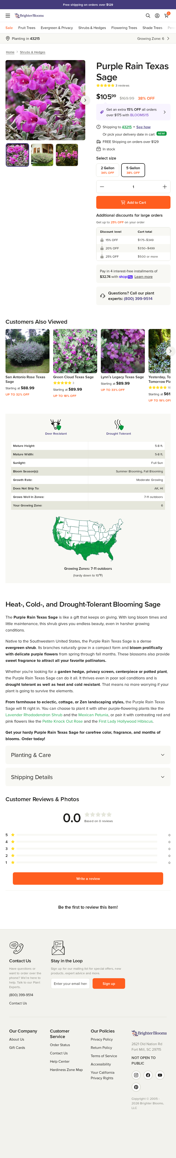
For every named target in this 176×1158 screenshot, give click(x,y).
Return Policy (101, 1047)
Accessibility (101, 1064)
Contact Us (18, 1003)
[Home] (29, 15)
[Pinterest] (136, 1087)
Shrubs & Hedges (92, 28)
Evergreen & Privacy (57, 28)
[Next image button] (85, 100)
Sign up (109, 983)
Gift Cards (17, 1047)
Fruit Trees (26, 28)
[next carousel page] (170, 351)
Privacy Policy (102, 1039)
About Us (16, 1039)
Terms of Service (104, 1056)
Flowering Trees (124, 28)
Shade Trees (152, 28)
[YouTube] (160, 1075)
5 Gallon (133, 170)
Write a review (88, 878)
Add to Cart (136, 202)
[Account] (157, 16)
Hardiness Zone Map (66, 1070)
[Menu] (9, 15)
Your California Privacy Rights (102, 1075)
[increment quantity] (164, 186)
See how (143, 127)
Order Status (60, 1045)
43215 (127, 127)
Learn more (144, 276)
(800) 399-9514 (138, 298)
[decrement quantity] (101, 186)
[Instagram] (136, 1075)
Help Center (59, 1061)
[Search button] (148, 15)
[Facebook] (148, 1075)
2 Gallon (107, 170)
